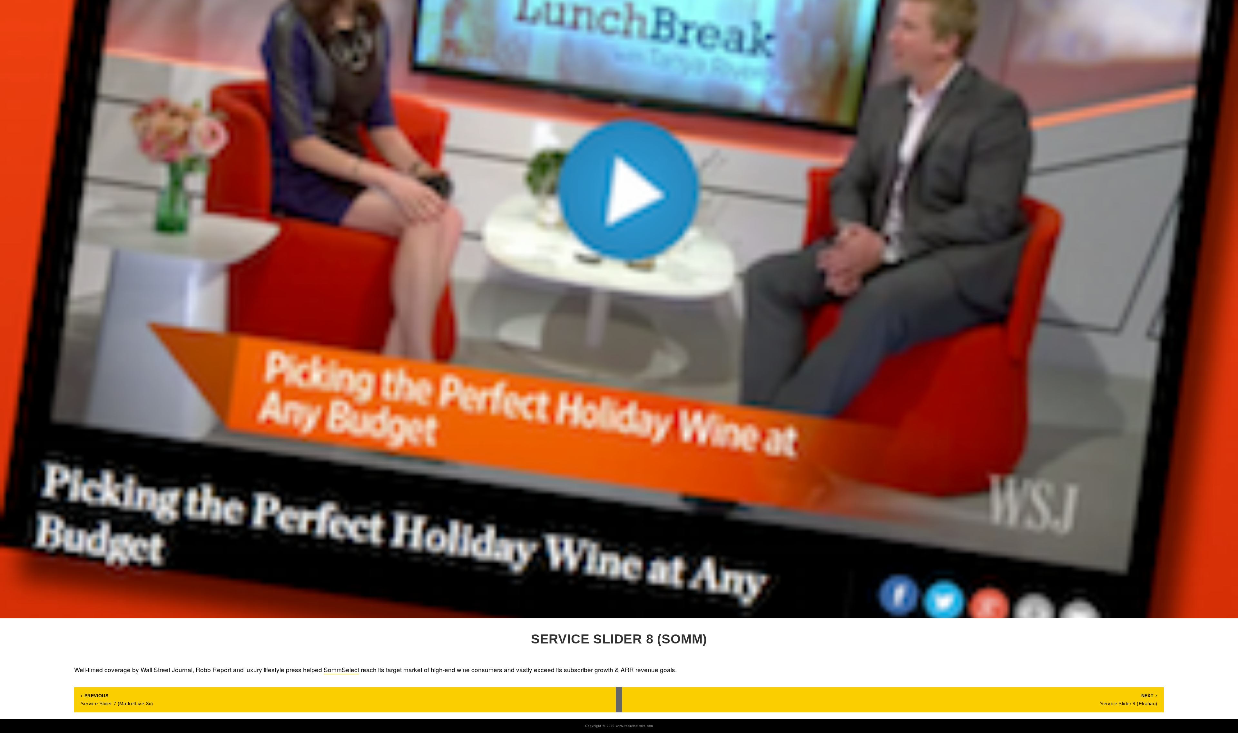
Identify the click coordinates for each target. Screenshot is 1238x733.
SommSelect (341, 669)
